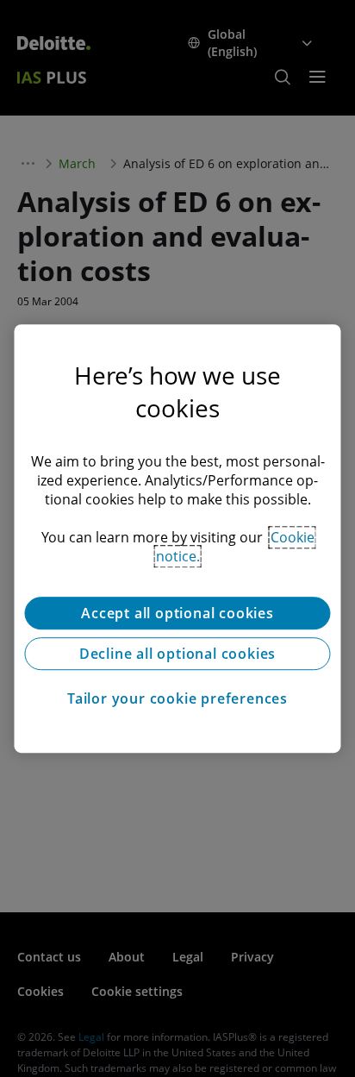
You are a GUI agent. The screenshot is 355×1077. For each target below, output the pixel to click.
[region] (177, 539)
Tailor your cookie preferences (177, 698)
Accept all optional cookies (177, 613)
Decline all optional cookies (177, 653)
